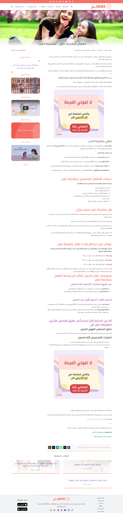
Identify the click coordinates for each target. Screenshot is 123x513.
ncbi (93, 432)
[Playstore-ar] (22, 508)
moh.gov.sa (100, 432)
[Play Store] (50, 1)
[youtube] (66, 1)
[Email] (53, 447)
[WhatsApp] (61, 447)
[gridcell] (79, 270)
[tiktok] (63, 1)
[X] (65, 447)
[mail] (51, 510)
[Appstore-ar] (22, 504)
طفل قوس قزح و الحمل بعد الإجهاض (96, 419)
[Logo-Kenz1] (101, 4)
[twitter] (56, 1)
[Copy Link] (50, 447)
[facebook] (72, 1)
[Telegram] (57, 447)
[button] (12, 6)
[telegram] (59, 1)
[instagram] (69, 1)
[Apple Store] (53, 1)
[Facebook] (69, 447)
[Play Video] (25, 108)
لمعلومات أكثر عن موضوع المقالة (103, 437)
